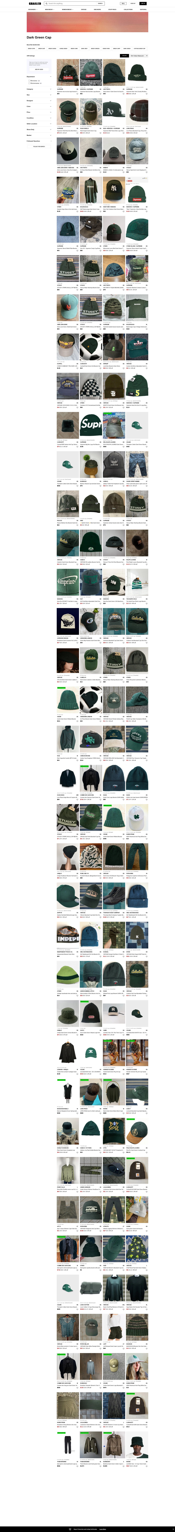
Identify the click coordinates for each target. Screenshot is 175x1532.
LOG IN (143, 3)
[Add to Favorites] (77, 94)
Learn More (102, 1529)
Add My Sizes (39, 69)
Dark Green (127, 48)
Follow (124, 55)
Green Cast (41, 48)
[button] (39, 80)
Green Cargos (95, 48)
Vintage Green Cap (139, 48)
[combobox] (74, 4)
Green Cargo (52, 48)
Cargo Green (63, 48)
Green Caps (31, 48)
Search (100, 3)
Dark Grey (84, 48)
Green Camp (116, 48)
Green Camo (74, 48)
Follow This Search (39, 146)
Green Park (106, 48)
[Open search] (47, 4)
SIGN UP (133, 3)
